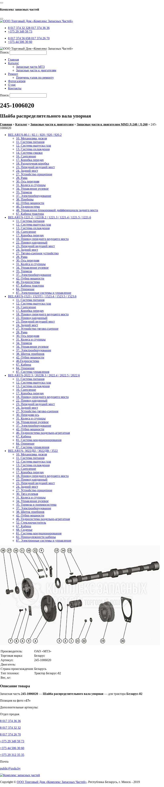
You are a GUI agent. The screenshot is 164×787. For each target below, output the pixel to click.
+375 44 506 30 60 (20, 41)
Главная (6, 124)
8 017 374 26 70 (39, 38)
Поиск (4, 52)
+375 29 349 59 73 (20, 31)
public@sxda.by (10, 768)
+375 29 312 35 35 (12, 754)
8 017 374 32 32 (18, 28)
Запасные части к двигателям (52, 124)
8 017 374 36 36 (39, 28)
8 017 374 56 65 (18, 38)
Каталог (21, 124)
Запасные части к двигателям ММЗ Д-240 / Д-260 (112, 124)
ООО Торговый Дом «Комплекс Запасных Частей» (52, 782)
